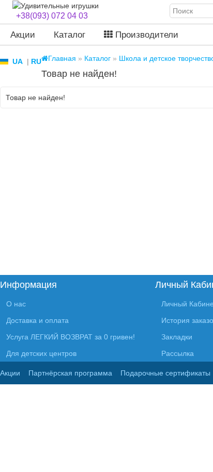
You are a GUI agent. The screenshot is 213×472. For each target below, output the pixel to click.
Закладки (176, 337)
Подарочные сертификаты (165, 373)
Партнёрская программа (70, 373)
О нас (16, 304)
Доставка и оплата (37, 320)
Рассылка (177, 353)
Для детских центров (41, 353)
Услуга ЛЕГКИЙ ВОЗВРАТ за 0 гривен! (70, 337)
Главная (62, 58)
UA (17, 61)
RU (36, 61)
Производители (145, 35)
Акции (22, 35)
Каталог (69, 35)
